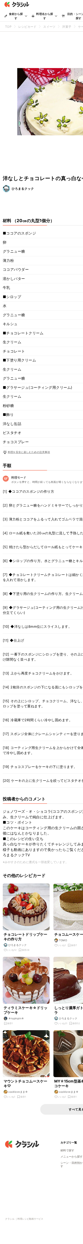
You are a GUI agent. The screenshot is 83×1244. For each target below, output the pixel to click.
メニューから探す (71, 1156)
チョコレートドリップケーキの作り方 (25, 936)
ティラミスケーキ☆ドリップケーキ (26, 1010)
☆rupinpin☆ (16, 1018)
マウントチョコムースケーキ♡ (25, 1083)
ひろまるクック (23, 188)
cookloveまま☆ (18, 1091)
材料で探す (67, 1150)
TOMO (63, 940)
